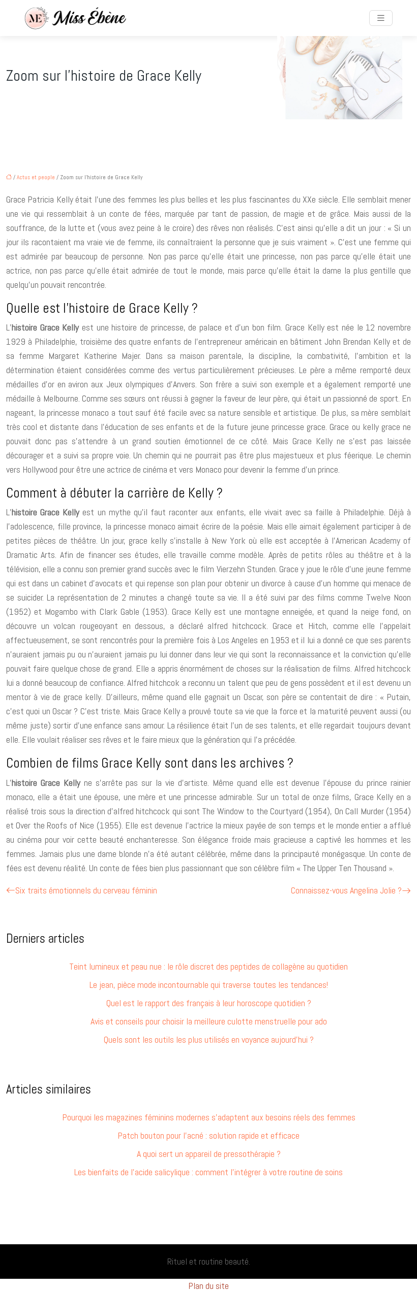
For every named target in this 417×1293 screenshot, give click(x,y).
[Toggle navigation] (381, 18)
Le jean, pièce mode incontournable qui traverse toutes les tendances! (209, 984)
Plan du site (208, 1285)
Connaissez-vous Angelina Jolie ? (346, 890)
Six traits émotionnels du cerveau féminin (86, 890)
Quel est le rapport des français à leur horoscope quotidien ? (208, 1003)
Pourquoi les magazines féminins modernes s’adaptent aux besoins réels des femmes (208, 1117)
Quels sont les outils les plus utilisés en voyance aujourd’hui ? (209, 1039)
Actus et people (36, 177)
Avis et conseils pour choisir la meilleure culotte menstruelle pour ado (209, 1021)
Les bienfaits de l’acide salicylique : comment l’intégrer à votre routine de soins (208, 1172)
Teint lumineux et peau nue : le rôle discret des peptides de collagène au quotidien (208, 966)
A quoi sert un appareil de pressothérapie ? (209, 1153)
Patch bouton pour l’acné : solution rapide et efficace (208, 1135)
